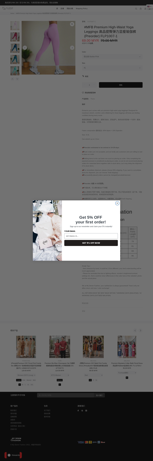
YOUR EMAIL (69, 231)
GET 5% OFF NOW (91, 243)
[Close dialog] (117, 203)
